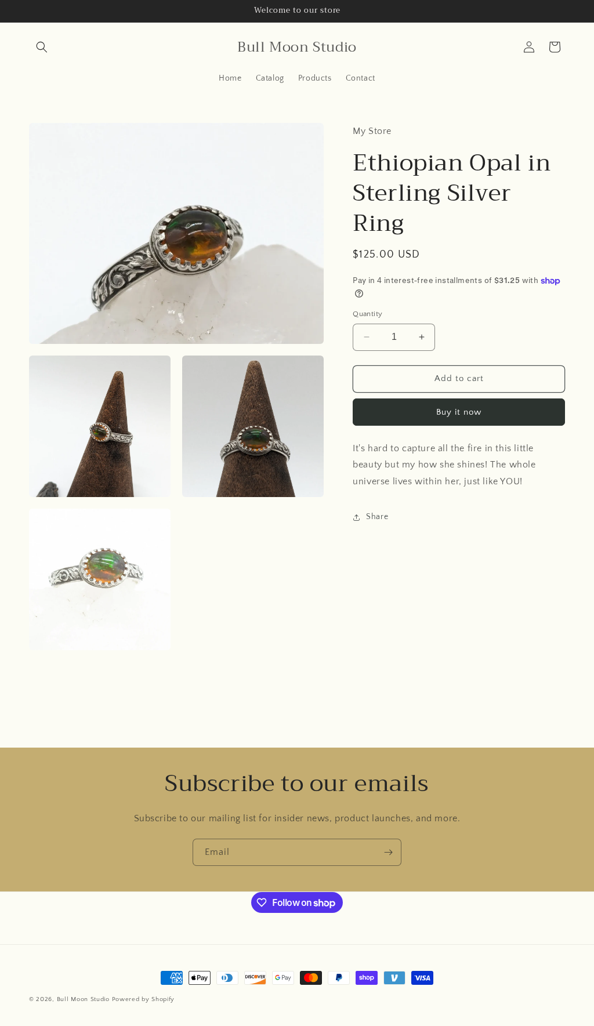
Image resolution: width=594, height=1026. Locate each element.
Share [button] (377, 516)
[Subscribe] (388, 852)
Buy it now (458, 412)
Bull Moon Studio (83, 999)
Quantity (367, 314)
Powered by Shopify (143, 999)
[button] (42, 47)
